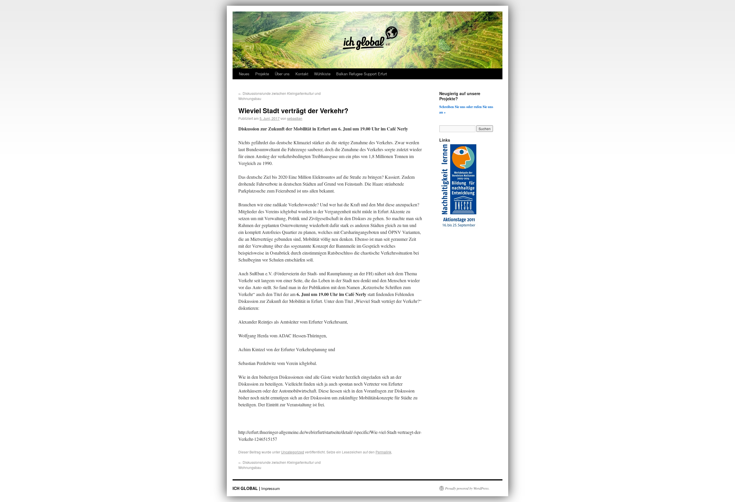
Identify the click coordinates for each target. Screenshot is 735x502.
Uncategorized (292, 451)
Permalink (383, 451)
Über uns (282, 73)
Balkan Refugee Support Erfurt (361, 73)
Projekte (262, 73)
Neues (244, 73)
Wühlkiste (322, 73)
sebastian (294, 118)
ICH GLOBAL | (247, 488)
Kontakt (301, 73)
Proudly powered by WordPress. (467, 488)
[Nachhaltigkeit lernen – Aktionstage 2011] (459, 227)
